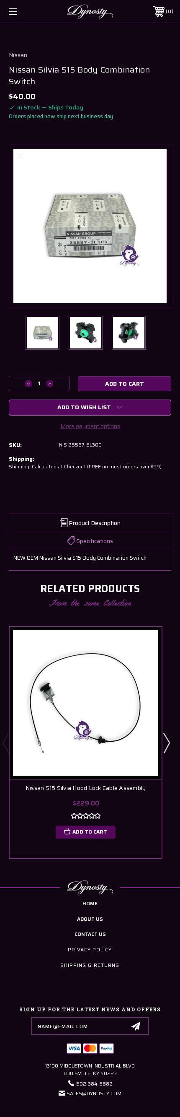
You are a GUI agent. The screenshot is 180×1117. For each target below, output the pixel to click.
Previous (5, 742)
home (90, 903)
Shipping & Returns (89, 965)
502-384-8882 (94, 1084)
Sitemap (134, 1110)
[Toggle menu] (25, 11)
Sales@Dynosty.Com (94, 1093)
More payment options (90, 426)
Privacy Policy (90, 949)
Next (166, 742)
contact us (90, 934)
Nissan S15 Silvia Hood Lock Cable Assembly (86, 788)
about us (90, 919)
